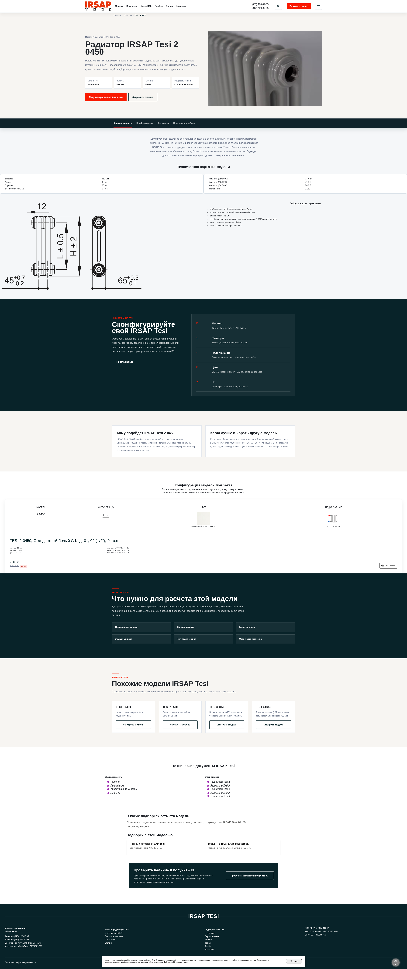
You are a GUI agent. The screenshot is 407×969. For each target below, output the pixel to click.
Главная (117, 15)
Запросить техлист (142, 97)
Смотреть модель (133, 724)
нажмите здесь (182, 962)
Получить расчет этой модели (106, 97)
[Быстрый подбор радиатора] (278, 6)
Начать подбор (125, 362)
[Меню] (318, 6)
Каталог (128, 15)
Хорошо (294, 961)
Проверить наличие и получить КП (250, 875)
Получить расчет (299, 6)
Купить (390, 565)
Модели (89, 37)
